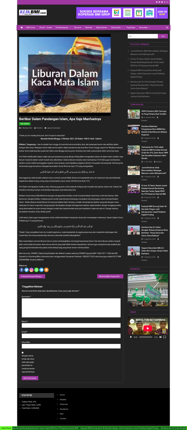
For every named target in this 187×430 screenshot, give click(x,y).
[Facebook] (21, 270)
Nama (25, 321)
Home (62, 395)
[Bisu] (160, 337)
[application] (148, 328)
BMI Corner (30, 27)
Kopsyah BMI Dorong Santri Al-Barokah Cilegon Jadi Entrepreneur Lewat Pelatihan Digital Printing (148, 73)
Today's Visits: (27, 402)
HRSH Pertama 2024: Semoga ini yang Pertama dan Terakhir (153, 112)
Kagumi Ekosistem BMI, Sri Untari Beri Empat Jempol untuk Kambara (148, 94)
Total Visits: (26, 408)
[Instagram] (31, 270)
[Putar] (131, 337)
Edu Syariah (25, 124)
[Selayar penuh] (164, 337)
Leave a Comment (53, 128)
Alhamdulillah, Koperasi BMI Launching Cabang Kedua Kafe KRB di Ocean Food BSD (111, 276)
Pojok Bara (131, 27)
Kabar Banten (101, 27)
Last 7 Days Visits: (29, 405)
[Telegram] (41, 270)
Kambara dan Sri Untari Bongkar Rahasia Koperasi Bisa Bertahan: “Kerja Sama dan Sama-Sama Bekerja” (147, 85)
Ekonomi (77, 27)
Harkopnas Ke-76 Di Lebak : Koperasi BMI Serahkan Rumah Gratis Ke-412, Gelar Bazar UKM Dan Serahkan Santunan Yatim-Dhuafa (154, 152)
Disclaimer (64, 409)
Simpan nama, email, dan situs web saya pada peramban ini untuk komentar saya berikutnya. (28, 364)
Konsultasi (143, 27)
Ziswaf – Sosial (45, 27)
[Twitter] (26, 270)
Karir (62, 414)
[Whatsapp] (36, 270)
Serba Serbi (116, 27)
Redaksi (39, 128)
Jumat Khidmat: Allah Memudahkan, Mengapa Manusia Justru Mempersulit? (149, 52)
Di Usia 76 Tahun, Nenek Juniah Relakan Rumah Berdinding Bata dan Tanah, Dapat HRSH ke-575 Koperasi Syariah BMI (147, 62)
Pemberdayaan (62, 27)
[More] (46, 270)
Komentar (26, 297)
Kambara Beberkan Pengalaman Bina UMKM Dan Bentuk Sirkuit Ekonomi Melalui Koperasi (154, 130)
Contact (63, 419)
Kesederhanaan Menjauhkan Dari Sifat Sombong (33, 276)
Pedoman (64, 404)
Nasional (88, 27)
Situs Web (26, 342)
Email (24, 332)
